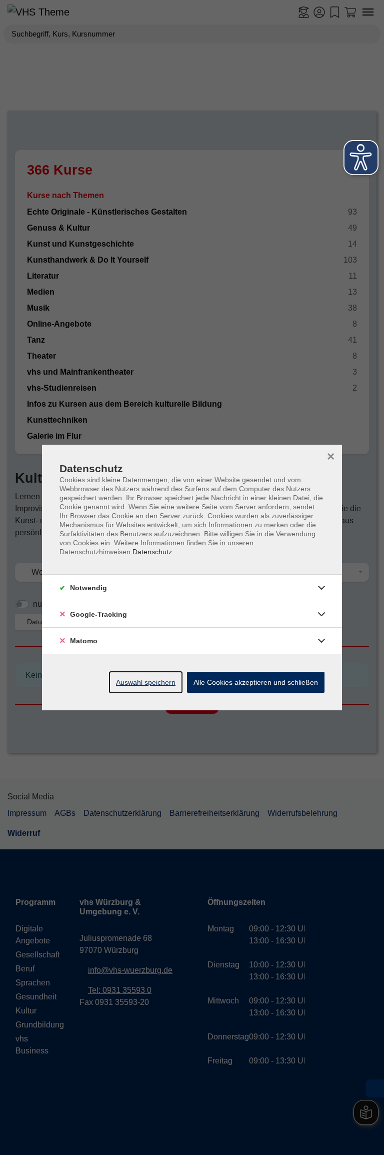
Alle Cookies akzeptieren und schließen (256, 682)
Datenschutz (152, 552)
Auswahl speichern (146, 682)
